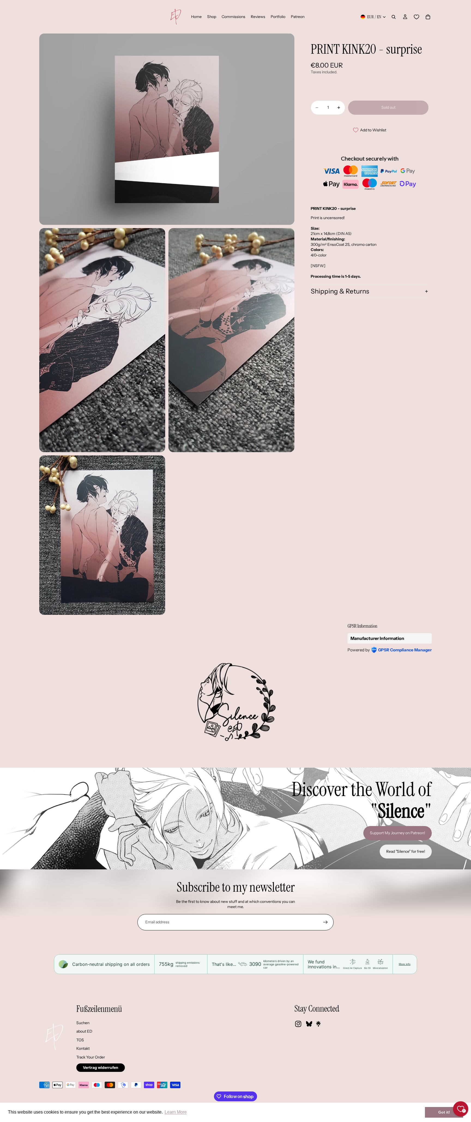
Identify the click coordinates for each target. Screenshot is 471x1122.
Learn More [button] (176, 1112)
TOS (80, 1040)
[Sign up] (325, 922)
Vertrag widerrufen (100, 1067)
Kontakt (83, 1048)
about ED (84, 1031)
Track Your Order (90, 1057)
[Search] (394, 17)
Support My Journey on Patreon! (397, 832)
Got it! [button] (444, 1112)
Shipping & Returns (340, 291)
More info (404, 964)
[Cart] (428, 17)
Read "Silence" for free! (405, 851)
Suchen (82, 1022)
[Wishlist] (416, 17)
